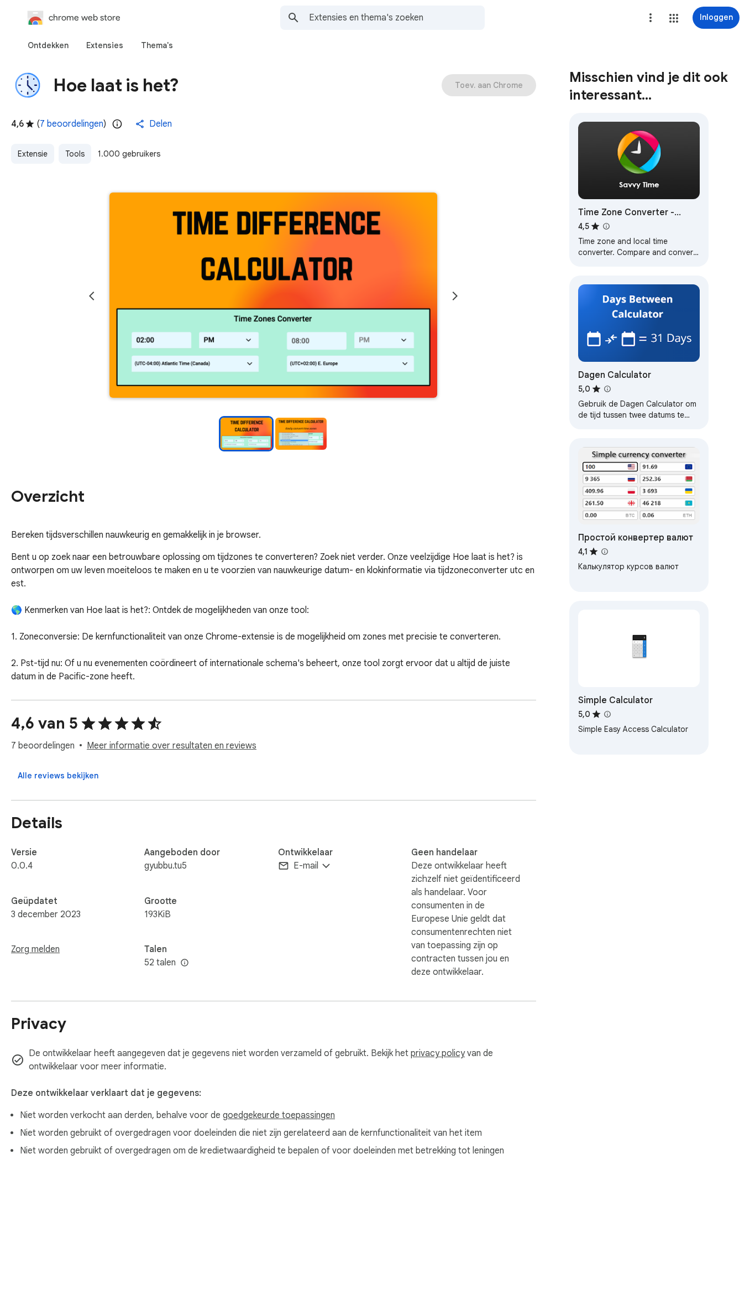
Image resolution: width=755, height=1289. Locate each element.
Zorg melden (35, 949)
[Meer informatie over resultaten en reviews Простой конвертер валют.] (604, 551)
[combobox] (397, 17)
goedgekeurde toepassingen (279, 1115)
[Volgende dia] (455, 296)
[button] (674, 18)
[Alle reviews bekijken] (58, 775)
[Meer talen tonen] (184, 963)
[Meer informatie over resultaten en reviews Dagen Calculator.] (607, 389)
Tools (75, 154)
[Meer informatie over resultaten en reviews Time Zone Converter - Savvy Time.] (606, 226)
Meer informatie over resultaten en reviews (171, 745)
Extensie (33, 154)
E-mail (305, 865)
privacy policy (438, 1053)
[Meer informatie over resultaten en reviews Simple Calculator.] (607, 714)
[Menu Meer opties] (650, 18)
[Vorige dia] (92, 296)
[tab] (48, 45)
